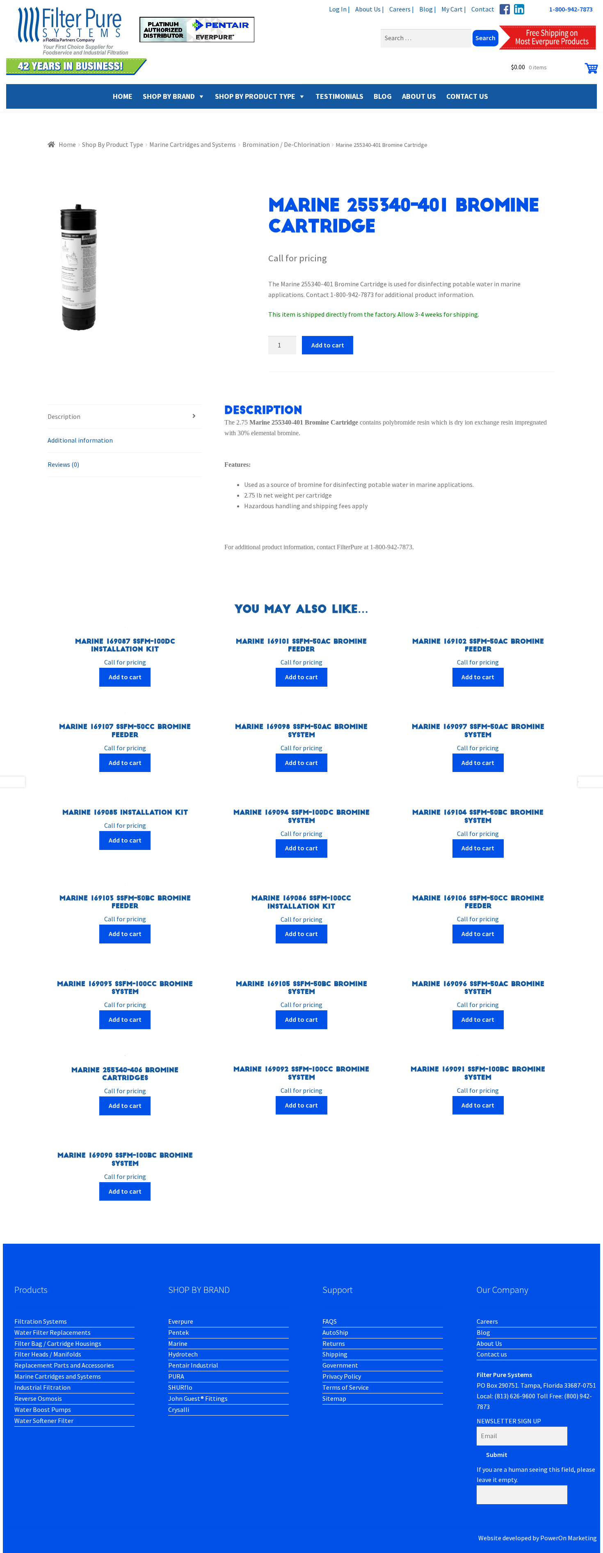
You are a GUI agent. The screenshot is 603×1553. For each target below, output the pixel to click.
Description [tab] (64, 416)
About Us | (369, 9)
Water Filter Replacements (52, 1332)
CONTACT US (467, 96)
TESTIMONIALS (339, 96)
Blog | (427, 9)
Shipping (334, 1354)
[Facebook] (505, 9)
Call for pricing (125, 652)
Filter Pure (135, 41)
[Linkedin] (519, 9)
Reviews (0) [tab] (63, 464)
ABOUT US (419, 96)
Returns (333, 1343)
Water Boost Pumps (42, 1409)
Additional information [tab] (80, 440)
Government (340, 1365)
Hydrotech (183, 1354)
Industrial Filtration (42, 1387)
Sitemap (334, 1398)
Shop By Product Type (255, 96)
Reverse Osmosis (38, 1398)
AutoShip (335, 1332)
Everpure (180, 1321)
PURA (176, 1376)
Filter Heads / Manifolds (47, 1354)
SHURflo (180, 1387)
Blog (483, 1332)
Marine (177, 1343)
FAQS (329, 1321)
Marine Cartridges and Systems (192, 144)
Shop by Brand (169, 96)
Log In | (339, 9)
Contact (482, 9)
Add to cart (327, 345)
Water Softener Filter (43, 1420)
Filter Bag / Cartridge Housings (57, 1343)
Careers (487, 1321)
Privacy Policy (341, 1376)
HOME (122, 96)
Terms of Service (345, 1387)
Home (67, 144)
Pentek (178, 1332)
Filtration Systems (40, 1321)
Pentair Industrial (193, 1365)
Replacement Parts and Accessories (64, 1365)
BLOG (383, 96)
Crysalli (178, 1409)
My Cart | (453, 9)
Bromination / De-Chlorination (286, 144)
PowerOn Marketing (568, 1538)
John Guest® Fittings (198, 1398)
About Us (489, 1343)
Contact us (492, 1354)
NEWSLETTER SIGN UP (509, 1421)
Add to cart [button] (125, 677)
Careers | (401, 9)
